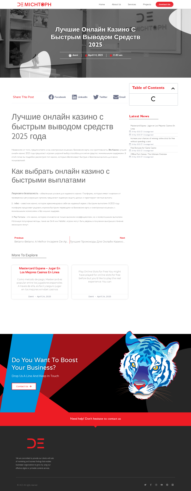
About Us (116, 4)
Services (132, 4)
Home (102, 4)
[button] (58, 97)
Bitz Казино (114, 149)
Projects (147, 4)
